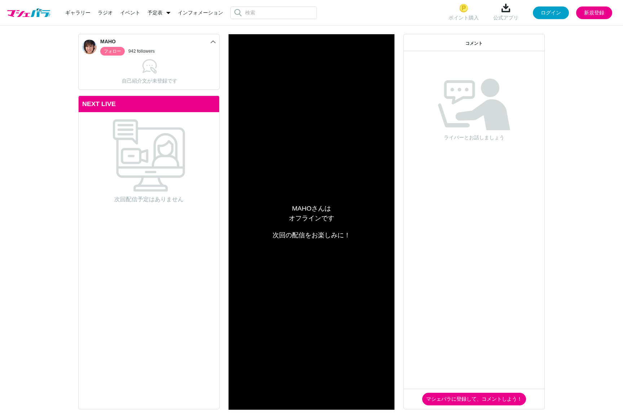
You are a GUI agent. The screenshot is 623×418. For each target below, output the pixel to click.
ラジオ (105, 13)
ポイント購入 (464, 18)
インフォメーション (200, 13)
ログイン (551, 13)
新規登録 (594, 13)
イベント (130, 13)
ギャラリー (77, 13)
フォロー (112, 51)
